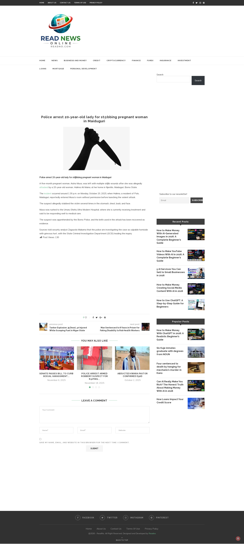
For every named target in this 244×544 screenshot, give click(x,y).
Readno (152, 533)
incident (47, 193)
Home (41, 3)
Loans (42, 69)
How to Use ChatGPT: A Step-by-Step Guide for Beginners (170, 303)
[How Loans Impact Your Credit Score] (196, 403)
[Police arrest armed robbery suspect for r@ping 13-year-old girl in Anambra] (94, 358)
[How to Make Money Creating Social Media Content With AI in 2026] (196, 289)
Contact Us (65, 3)
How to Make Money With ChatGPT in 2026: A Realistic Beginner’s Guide (170, 335)
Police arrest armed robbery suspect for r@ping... (94, 376)
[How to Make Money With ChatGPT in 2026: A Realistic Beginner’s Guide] (196, 334)
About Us (52, 3)
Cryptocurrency (116, 61)
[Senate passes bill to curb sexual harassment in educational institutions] (56, 358)
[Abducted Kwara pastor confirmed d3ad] (132, 358)
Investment (184, 61)
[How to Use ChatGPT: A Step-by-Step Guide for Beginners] (196, 304)
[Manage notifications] (238, 538)
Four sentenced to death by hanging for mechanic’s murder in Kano (169, 368)
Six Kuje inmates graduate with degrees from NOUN (170, 351)
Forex (150, 61)
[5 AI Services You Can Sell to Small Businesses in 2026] (196, 273)
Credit (96, 61)
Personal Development (83, 69)
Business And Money (75, 61)
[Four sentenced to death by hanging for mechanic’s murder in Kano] (196, 367)
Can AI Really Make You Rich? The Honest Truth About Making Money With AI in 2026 (170, 386)
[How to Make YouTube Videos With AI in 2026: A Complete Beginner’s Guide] (196, 255)
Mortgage (58, 69)
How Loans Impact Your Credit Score (170, 401)
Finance (136, 61)
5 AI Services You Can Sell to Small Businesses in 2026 (171, 272)
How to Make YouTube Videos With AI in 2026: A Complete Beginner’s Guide (170, 256)
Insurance (165, 61)
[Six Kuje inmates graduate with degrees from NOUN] (196, 352)
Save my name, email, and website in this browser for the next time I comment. (84, 443)
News (55, 61)
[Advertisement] (150, 31)
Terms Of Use (80, 3)
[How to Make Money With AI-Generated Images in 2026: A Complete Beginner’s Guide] (196, 234)
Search (160, 74)
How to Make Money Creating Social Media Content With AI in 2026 (170, 287)
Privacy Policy (96, 3)
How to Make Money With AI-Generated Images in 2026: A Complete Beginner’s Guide (169, 236)
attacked (43, 187)
